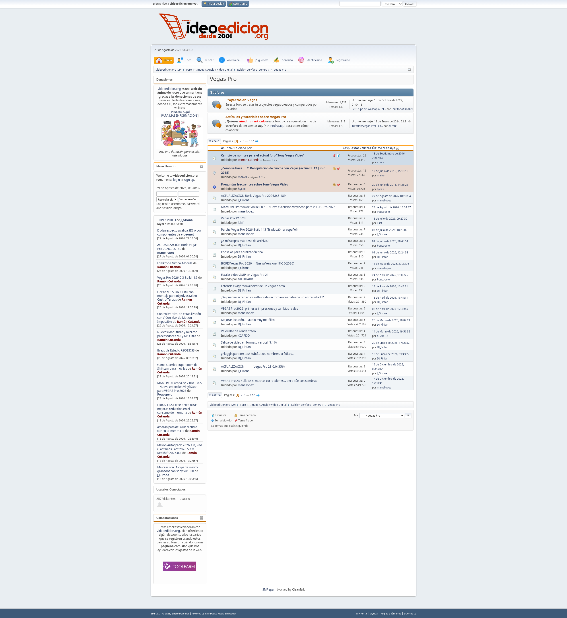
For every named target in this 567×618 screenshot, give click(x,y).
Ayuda (374, 613)
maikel (242, 177)
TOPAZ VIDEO (166, 220)
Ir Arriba (215, 395)
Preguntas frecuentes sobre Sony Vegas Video (254, 184)
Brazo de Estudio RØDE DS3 (176, 350)
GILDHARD (245, 279)
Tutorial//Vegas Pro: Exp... (367, 126)
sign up (189, 180)
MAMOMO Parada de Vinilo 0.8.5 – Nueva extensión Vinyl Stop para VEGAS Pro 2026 (179, 387)
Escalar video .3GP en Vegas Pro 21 (245, 275)
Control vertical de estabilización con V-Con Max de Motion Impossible (179, 318)
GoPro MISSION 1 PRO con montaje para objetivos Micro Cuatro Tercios (177, 296)
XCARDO (244, 336)
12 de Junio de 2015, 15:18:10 (390, 171)
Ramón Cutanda (169, 267)
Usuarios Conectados (171, 489)
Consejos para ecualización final (242, 252)
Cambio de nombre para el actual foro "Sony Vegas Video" (262, 155)
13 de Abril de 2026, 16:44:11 (390, 297)
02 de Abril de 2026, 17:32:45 (390, 309)
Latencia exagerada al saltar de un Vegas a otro (253, 286)
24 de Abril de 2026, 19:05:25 (390, 275)
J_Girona (187, 220)
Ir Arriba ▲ (410, 613)
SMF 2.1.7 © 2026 (160, 613)
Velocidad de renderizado (238, 331)
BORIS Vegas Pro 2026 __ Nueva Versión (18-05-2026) (257, 263)
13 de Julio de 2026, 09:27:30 (389, 218)
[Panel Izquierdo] (409, 70)
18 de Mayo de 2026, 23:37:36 (390, 264)
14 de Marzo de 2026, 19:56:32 (391, 331)
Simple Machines (180, 613)
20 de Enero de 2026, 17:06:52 (391, 343)
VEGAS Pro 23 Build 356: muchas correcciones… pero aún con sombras (269, 381)
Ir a (356, 415)
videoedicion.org (169, 89)
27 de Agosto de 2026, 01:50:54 (391, 196)
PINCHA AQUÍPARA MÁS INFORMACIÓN (179, 114)
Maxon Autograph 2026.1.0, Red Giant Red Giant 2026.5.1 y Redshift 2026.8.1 (179, 449)
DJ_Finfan (244, 245)
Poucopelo (164, 394)
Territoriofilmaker (402, 109)
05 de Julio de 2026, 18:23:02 (389, 230)
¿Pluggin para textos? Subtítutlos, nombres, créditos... (258, 354)
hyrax (242, 189)
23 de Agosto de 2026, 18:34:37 (391, 207)
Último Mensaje (383, 148)
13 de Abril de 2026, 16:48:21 (390, 286)
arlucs (380, 162)
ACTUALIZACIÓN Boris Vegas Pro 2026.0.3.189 (177, 247)
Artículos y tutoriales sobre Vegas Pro (255, 116)
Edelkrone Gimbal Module (174, 263)
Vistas (366, 148)
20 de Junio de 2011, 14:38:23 (390, 185)
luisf (240, 223)
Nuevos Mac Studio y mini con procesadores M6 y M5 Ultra (177, 334)
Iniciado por (243, 148)
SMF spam (269, 589)
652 (251, 141)
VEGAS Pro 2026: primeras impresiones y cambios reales (259, 309)
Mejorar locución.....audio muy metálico (248, 320)
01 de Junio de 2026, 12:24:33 (390, 252)
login (176, 180)
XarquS (392, 126)
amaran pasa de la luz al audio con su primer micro (177, 429)
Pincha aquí (277, 126)
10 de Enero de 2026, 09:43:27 (391, 354)
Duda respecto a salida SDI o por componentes (179, 232)
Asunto (226, 148)
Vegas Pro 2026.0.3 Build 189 (177, 278)
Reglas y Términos (391, 613)
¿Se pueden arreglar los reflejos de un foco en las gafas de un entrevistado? (272, 297)
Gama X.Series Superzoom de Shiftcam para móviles (177, 367)
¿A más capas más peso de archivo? (244, 241)
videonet (187, 234)
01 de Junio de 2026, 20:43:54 (390, 241)
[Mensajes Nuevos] (217, 105)
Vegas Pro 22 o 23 (233, 218)
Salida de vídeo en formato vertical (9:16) (249, 342)
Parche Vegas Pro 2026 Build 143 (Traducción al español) (259, 230)
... (247, 141)
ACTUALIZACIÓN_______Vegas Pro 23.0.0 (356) (253, 367)
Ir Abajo (214, 141)
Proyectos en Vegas (241, 100)
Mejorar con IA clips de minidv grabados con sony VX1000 (177, 469)
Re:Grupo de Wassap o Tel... (369, 109)
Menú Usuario (165, 166)
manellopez (165, 253)
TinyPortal (361, 613)
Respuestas (350, 148)
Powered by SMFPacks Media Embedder (214, 613)
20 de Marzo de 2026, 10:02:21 (391, 320)
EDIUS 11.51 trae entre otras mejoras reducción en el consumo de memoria (177, 409)
